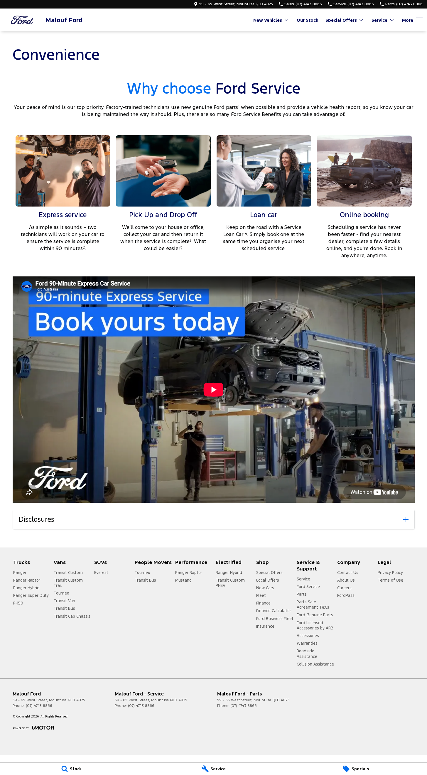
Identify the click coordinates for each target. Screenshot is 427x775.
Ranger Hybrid (26, 587)
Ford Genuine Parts (315, 614)
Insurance (265, 626)
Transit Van (64, 600)
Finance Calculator (273, 610)
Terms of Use (390, 580)
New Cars (265, 587)
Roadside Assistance (307, 653)
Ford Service (308, 586)
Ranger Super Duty (31, 595)
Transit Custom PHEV (230, 583)
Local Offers (267, 580)
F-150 (18, 603)
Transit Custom (68, 572)
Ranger (19, 572)
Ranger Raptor (26, 580)
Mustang (183, 580)
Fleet (261, 595)
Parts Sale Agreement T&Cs (313, 604)
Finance (263, 603)
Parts (302, 594)
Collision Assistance (315, 664)
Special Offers (341, 20)
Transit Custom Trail (68, 583)
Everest (101, 572)
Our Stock (307, 20)
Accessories (308, 635)
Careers (344, 587)
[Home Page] (22, 20)
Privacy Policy (390, 572)
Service (379, 20)
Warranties (307, 643)
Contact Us (347, 572)
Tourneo (61, 593)
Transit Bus (64, 608)
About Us (346, 580)
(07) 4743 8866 (39, 705)
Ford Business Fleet (274, 618)
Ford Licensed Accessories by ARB (315, 625)
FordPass (346, 595)
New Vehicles (267, 20)
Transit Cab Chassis (72, 616)
